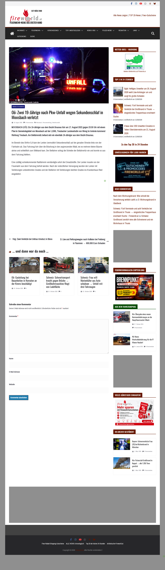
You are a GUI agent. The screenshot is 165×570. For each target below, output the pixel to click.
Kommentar (13, 316)
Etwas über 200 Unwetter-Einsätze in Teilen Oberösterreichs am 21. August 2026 (139, 129)
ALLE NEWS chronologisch (75, 543)
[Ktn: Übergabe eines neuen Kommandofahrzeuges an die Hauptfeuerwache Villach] (121, 321)
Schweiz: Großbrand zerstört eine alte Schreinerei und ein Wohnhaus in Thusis (133, 219)
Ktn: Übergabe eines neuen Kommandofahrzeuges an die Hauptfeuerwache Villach (142, 317)
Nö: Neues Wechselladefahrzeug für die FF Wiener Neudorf (143, 339)
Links (135, 30)
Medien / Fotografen (18, 106)
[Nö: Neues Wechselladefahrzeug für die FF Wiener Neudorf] (121, 342)
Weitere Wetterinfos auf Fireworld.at (135, 71)
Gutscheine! (21, 36)
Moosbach (39, 122)
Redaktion (122, 30)
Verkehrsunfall (56, 122)
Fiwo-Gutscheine (149, 15)
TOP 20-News (135, 15)
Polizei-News (107, 30)
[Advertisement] (132, 246)
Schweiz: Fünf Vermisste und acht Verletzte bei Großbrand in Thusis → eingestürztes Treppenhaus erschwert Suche (134, 111)
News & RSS (91, 30)
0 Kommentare (29, 122)
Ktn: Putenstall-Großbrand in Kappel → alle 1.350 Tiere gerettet (142, 463)
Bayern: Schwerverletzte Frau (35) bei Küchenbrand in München (142, 444)
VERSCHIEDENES (53, 30)
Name (11, 358)
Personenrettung (47, 122)
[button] (25, 30)
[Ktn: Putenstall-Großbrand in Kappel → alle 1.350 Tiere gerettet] (121, 466)
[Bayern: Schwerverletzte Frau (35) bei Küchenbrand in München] (121, 447)
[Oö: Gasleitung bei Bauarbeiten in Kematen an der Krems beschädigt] (24, 259)
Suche (32, 36)
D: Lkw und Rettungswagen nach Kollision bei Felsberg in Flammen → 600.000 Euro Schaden (82, 241)
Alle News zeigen (120, 15)
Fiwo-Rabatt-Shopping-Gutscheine (53, 543)
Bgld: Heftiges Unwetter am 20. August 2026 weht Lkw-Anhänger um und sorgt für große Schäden (140, 92)
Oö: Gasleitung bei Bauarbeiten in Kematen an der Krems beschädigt (24, 280)
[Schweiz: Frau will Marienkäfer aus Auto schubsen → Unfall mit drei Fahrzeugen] (93, 259)
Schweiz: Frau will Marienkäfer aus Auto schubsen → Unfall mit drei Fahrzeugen (91, 282)
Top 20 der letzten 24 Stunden (95, 543)
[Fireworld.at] (12, 33)
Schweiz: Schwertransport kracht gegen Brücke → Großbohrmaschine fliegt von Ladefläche (58, 282)
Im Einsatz (20, 30)
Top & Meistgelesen (73, 30)
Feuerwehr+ (35, 30)
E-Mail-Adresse (14, 372)
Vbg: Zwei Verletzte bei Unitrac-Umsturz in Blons (32, 239)
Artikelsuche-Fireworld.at (115, 543)
